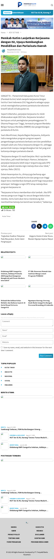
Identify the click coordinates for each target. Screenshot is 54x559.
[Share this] (33, 226)
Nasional (8, 376)
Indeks (14, 527)
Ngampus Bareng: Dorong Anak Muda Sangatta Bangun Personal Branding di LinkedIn (40, 302)
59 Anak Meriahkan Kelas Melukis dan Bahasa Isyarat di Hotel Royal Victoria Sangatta (13, 303)
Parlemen (8, 385)
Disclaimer (39, 534)
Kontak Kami (40, 538)
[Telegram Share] (44, 226)
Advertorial (14, 445)
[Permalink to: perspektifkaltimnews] (3, 51)
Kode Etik (40, 527)
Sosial (7, 381)
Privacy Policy (14, 534)
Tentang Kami (13, 538)
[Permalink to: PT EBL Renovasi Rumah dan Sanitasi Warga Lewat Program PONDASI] (40, 263)
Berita (3, 427)
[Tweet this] (39, 226)
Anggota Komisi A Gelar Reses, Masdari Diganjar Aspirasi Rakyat (40, 236)
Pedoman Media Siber (39, 542)
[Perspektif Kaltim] (27, 5)
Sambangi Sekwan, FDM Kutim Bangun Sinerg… (21, 429)
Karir (14, 531)
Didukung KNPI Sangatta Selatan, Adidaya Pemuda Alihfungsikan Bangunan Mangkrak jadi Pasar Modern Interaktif (13, 276)
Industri (8, 372)
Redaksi (40, 531)
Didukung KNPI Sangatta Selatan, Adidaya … (29, 447)
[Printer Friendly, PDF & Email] (8, 207)
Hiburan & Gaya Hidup (17, 435)
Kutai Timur (6, 216)
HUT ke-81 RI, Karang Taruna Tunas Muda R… (29, 437)
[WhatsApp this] (50, 226)
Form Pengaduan (14, 542)
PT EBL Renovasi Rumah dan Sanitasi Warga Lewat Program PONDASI (39, 273)
